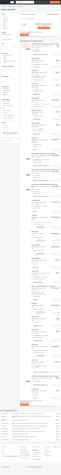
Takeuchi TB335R (35, 58)
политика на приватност (42, 36)
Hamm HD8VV (34, 344)
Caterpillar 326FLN (35, 200)
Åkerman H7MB (35, 316)
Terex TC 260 (34, 83)
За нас (2, 449)
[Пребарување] (17, 2)
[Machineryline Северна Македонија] (5, 2)
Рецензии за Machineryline (25, 455)
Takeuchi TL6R (34, 271)
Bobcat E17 (34, 303)
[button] (55, 55)
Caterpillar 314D (35, 389)
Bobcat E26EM (34, 231)
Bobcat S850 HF (35, 329)
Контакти (3, 453)
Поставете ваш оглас (43, 27)
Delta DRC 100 (34, 70)
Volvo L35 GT (34, 137)
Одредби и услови (23, 449)
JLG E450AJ (34, 215)
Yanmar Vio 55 (34, 360)
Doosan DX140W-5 (35, 244)
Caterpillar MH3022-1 (36, 258)
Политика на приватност (25, 451)
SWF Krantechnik (35, 98)
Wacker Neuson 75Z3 (36, 110)
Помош (2, 451)
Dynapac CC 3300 (35, 123)
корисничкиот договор (52, 36)
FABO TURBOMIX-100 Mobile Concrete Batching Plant (43, 153)
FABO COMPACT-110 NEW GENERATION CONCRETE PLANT (45, 169)
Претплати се (24, 34)
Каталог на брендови (24, 457)
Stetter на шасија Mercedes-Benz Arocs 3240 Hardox (43, 286)
